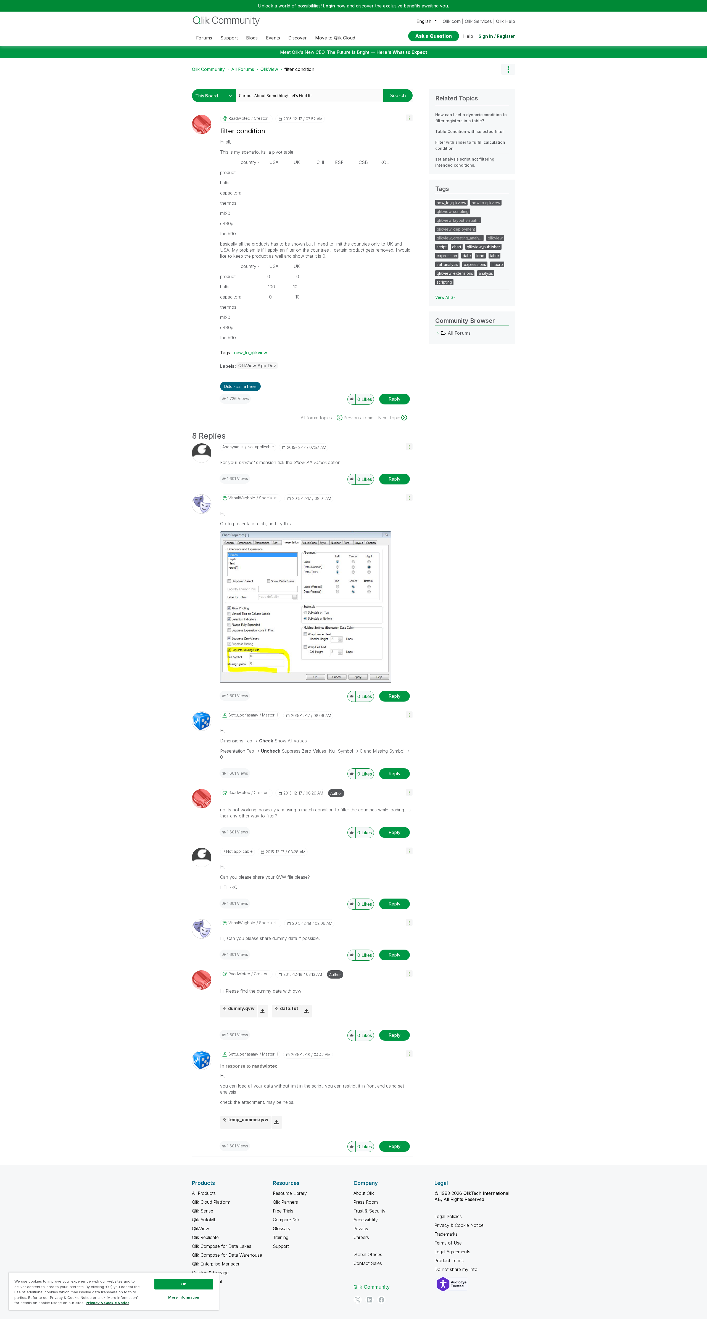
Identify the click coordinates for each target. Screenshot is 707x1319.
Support (281, 1246)
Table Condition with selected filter (469, 131)
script (442, 246)
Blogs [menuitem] (252, 38)
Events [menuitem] (273, 38)
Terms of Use (448, 1243)
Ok (183, 1284)
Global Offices (368, 1254)
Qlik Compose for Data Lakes (221, 1246)
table (494, 255)
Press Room (366, 1202)
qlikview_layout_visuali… (458, 220)
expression (447, 255)
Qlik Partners (285, 1202)
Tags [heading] (442, 188)
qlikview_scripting (453, 211)
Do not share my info (456, 1269)
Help (468, 36)
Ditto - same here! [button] (240, 386)
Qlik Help (505, 21)
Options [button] (508, 69)
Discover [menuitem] (297, 38)
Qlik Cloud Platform (211, 1202)
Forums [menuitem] (204, 38)
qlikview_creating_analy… (459, 238)
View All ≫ (445, 297)
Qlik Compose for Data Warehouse (227, 1255)
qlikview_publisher (483, 246)
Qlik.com (452, 21)
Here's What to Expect (401, 52)
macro (497, 264)
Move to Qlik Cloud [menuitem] (335, 38)
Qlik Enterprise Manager (215, 1264)
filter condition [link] (299, 69)
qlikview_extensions (455, 273)
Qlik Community (208, 69)
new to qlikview (486, 202)
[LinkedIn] (369, 1300)
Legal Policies (448, 1216)
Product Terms (449, 1260)
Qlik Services (478, 21)
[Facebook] (381, 1300)
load (480, 255)
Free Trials (283, 1211)
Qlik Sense (202, 1211)
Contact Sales (368, 1263)
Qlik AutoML (204, 1219)
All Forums (242, 69)
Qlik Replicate (205, 1237)
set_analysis (447, 264)
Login (329, 6)
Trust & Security (370, 1211)
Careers (361, 1237)
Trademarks (446, 1234)
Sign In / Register (497, 36)
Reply (394, 399)
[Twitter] (358, 1300)
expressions (475, 264)
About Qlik (364, 1193)
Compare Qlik (286, 1219)
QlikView (269, 69)
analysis (486, 273)
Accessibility (366, 1219)
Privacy (361, 1228)
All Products (204, 1193)
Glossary (282, 1228)
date (467, 255)
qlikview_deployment (456, 229)
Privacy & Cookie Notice (459, 1225)
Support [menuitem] (229, 38)
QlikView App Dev (257, 365)
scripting (444, 282)
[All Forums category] (438, 333)
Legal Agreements (452, 1251)
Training (280, 1237)
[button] (409, 117)
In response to (249, 1066)
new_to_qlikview (250, 352)
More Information (183, 1297)
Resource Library (290, 1193)
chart (456, 246)
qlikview (495, 238)
